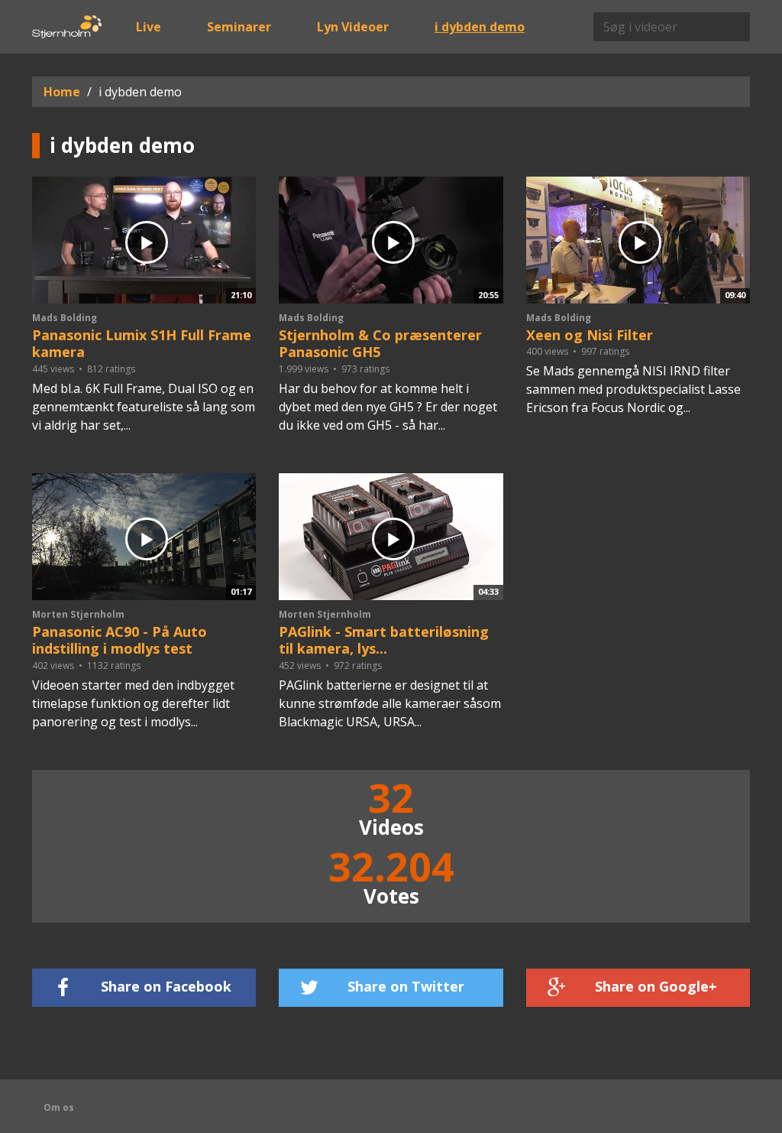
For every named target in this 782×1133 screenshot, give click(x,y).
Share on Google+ (656, 986)
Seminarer (239, 26)
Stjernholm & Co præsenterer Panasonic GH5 (380, 344)
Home (62, 91)
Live (148, 26)
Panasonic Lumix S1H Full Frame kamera (141, 344)
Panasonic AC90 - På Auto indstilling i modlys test (119, 640)
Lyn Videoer (353, 26)
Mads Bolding (64, 317)
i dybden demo (480, 26)
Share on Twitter (405, 986)
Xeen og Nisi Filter (589, 335)
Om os (59, 1107)
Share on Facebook (166, 986)
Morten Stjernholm (78, 614)
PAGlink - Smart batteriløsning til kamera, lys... (384, 640)
